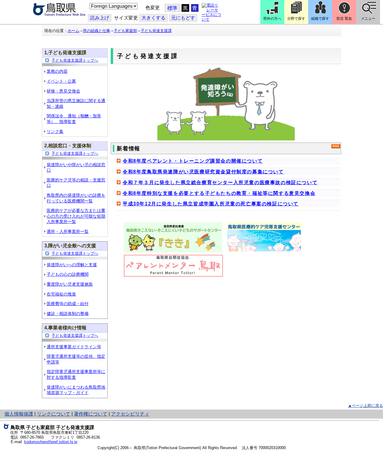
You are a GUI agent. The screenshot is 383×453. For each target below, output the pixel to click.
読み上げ (99, 17)
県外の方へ (272, 18)
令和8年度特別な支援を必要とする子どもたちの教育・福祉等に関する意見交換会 (219, 193)
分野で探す (296, 18)
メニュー (368, 18)
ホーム (73, 30)
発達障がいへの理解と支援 (72, 264)
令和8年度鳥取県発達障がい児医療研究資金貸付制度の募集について (203, 171)
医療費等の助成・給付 (68, 303)
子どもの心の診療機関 (68, 274)
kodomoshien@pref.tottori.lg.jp (50, 442)
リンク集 (55, 131)
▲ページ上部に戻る (365, 405)
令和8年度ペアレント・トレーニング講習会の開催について (193, 160)
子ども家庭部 (125, 30)
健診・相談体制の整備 (68, 313)
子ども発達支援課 (156, 30)
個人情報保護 (18, 413)
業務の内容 (57, 71)
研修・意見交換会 (63, 91)
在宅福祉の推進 (61, 294)
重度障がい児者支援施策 (70, 284)
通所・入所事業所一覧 (68, 231)
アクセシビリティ (130, 413)
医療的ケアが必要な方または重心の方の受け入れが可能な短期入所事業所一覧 (76, 216)
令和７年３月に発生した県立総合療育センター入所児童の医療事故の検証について (220, 182)
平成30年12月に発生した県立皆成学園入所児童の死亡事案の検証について (211, 203)
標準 (172, 8)
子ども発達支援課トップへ (74, 60)
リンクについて (53, 413)
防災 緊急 (344, 18)
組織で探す (320, 18)
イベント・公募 (61, 81)
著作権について (90, 413)
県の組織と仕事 (96, 30)
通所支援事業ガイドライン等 (74, 346)
